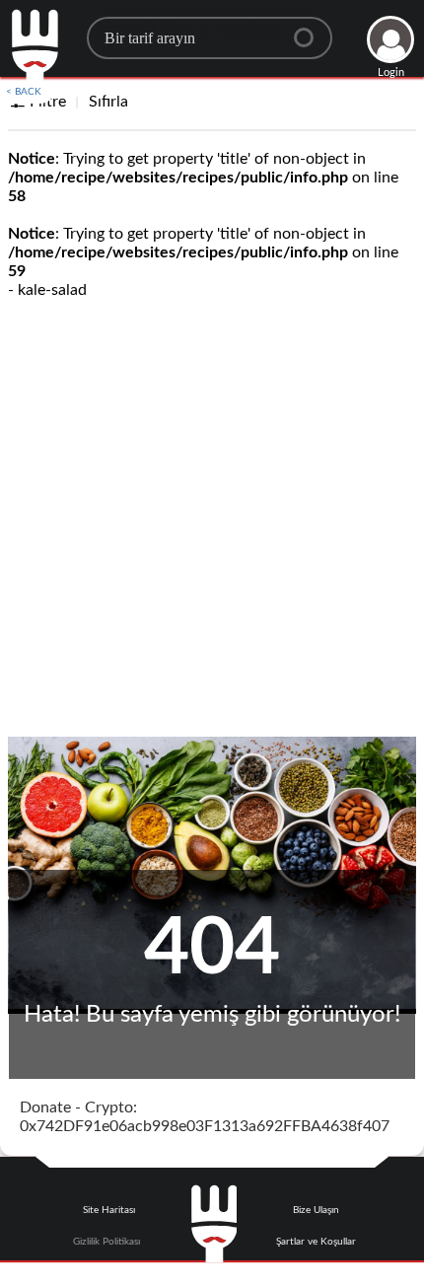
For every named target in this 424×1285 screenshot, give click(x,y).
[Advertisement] (212, 515)
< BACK (23, 92)
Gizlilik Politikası (106, 1242)
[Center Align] (310, 29)
